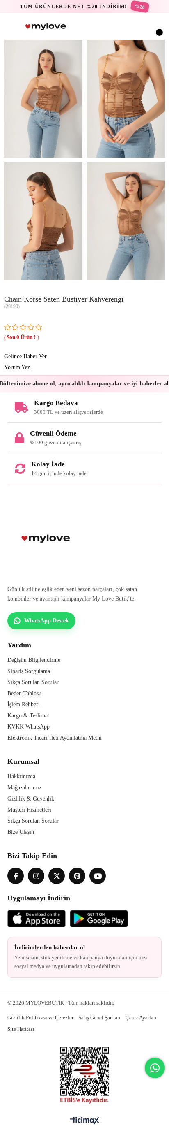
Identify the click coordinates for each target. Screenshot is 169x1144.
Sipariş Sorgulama (28, 671)
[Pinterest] (77, 876)
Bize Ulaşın (20, 832)
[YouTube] (97, 876)
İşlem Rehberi (23, 704)
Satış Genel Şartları (99, 1017)
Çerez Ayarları (141, 1017)
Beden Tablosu (24, 693)
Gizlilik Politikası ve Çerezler (40, 1017)
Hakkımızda (21, 776)
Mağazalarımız (24, 787)
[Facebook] (15, 876)
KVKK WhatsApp (28, 727)
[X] (56, 876)
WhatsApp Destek (46, 620)
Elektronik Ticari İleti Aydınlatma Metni (54, 738)
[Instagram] (36, 876)
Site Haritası (20, 1029)
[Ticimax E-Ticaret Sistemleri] (84, 1121)
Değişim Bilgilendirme (33, 660)
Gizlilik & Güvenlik (30, 799)
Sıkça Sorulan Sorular (33, 682)
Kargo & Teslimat (28, 715)
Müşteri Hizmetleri (29, 810)
